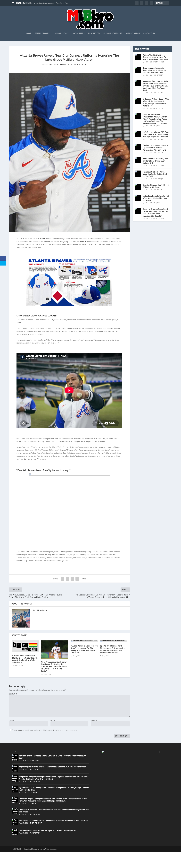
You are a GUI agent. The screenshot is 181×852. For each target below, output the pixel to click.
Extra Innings (158, 108)
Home (28, 33)
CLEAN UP (156, 126)
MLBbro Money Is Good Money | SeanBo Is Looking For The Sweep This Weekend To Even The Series (84, 649)
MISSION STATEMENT (113, 33)
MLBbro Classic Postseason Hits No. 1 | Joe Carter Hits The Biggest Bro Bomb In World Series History (25, 659)
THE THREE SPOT (159, 152)
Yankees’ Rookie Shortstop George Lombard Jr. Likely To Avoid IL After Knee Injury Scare (155, 57)
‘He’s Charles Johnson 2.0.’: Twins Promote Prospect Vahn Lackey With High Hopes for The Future (156, 134)
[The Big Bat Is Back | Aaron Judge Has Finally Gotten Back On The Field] (138, 174)
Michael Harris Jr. (79, 242)
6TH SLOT (79, 64)
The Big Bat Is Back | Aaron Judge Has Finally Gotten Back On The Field (155, 174)
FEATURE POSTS (42, 33)
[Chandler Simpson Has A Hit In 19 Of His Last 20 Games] (138, 187)
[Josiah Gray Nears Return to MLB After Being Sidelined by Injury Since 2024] (138, 198)
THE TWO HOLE (158, 93)
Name (12, 720)
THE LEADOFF (158, 75)
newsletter (94, 33)
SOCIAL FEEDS (78, 33)
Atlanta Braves (39, 239)
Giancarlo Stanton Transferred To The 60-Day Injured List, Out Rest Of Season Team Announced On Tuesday (155, 212)
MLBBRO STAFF (62, 33)
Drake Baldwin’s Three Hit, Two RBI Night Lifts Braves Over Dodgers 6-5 (155, 161)
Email (53, 720)
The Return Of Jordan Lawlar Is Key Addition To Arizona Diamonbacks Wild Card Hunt (155, 147)
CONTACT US (149, 33)
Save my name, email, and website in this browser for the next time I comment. (44, 730)
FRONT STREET (158, 62)
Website (94, 720)
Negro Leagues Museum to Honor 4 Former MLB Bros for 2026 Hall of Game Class (154, 70)
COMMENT (13, 694)
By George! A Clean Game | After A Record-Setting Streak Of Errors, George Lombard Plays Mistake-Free (156, 102)
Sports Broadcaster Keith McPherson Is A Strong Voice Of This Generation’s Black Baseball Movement (112, 649)
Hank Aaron (54, 242)
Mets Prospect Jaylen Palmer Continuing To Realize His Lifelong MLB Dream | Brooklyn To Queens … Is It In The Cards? (54, 666)
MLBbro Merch (133, 33)
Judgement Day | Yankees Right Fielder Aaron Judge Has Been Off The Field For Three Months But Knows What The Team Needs (155, 85)
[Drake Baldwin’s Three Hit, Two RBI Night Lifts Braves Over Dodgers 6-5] (138, 160)
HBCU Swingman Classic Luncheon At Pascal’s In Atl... (46, 3)
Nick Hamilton (56, 64)
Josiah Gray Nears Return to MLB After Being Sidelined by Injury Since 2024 (156, 198)
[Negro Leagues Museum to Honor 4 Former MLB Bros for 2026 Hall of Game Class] (138, 70)
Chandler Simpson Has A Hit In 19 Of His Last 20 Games (156, 186)
